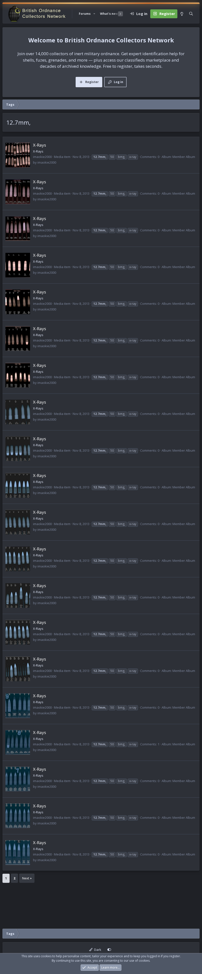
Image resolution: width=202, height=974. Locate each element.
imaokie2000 (42, 156)
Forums (85, 14)
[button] (94, 13)
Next (25, 878)
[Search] (191, 13)
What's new (109, 14)
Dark (97, 949)
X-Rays (39, 145)
